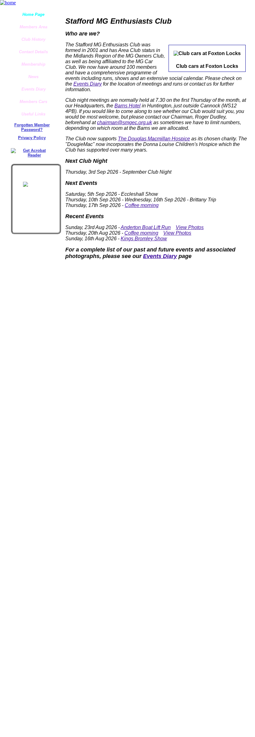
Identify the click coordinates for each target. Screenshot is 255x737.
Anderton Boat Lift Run (146, 227)
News (33, 76)
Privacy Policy (32, 137)
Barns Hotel (127, 105)
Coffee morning (142, 205)
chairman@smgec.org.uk (124, 122)
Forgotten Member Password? (32, 127)
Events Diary (33, 89)
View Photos (190, 227)
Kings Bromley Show (144, 238)
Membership (33, 64)
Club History (33, 39)
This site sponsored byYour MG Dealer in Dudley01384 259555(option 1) (35, 173)
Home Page (33, 14)
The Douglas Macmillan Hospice (154, 138)
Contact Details (33, 51)
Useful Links (33, 114)
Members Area (33, 27)
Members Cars (33, 101)
